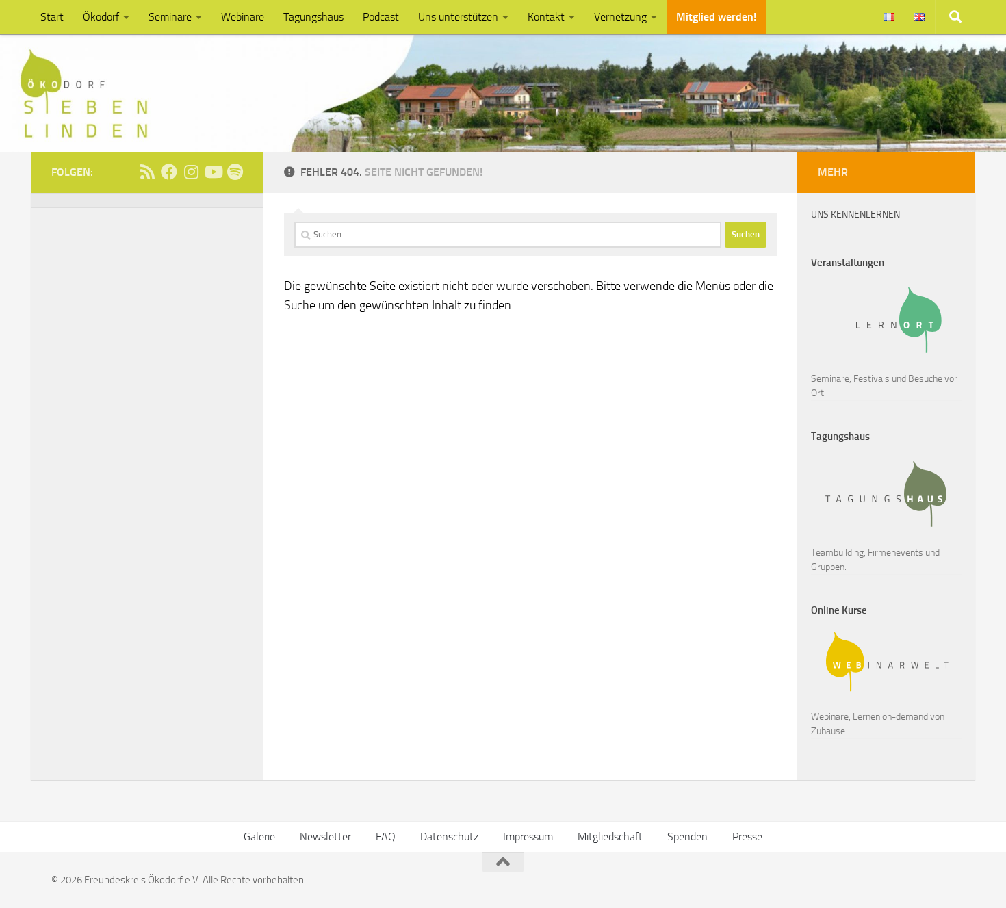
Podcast (381, 16)
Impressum (528, 836)
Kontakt (546, 16)
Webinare (242, 16)
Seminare (170, 16)
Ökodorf (101, 16)
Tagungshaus (313, 16)
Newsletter (325, 836)
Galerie (259, 836)
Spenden (687, 836)
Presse (747, 836)
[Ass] (147, 172)
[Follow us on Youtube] (213, 172)
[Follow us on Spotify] (235, 172)
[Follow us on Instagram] (191, 172)
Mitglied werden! (716, 16)
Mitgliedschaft (610, 836)
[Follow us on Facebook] (169, 172)
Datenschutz (449, 836)
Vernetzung (620, 16)
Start (52, 16)
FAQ (386, 836)
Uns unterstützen (458, 16)
